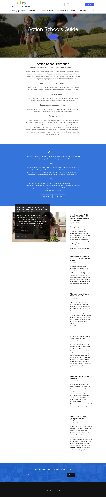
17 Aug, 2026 (22, 211)
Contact (89, 4)
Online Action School (57, 491)
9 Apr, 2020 (75, 340)
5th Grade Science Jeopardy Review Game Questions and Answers (80, 258)
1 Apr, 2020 (75, 422)
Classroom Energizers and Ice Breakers (81, 377)
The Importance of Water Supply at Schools (79, 295)
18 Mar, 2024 (76, 262)
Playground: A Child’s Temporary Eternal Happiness (78, 418)
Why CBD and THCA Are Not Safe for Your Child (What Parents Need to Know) (32, 208)
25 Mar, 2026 (76, 222)
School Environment (47, 10)
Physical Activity (62, 10)
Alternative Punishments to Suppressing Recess (80, 337)
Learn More (46, 196)
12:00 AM (33, 211)
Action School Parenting (26, 10)
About (73, 10)
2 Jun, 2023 (75, 298)
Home (13, 10)
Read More (20, 236)
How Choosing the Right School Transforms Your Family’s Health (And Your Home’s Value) (79, 217)
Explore (53, 37)
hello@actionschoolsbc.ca (73, 5)
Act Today (83, 10)
